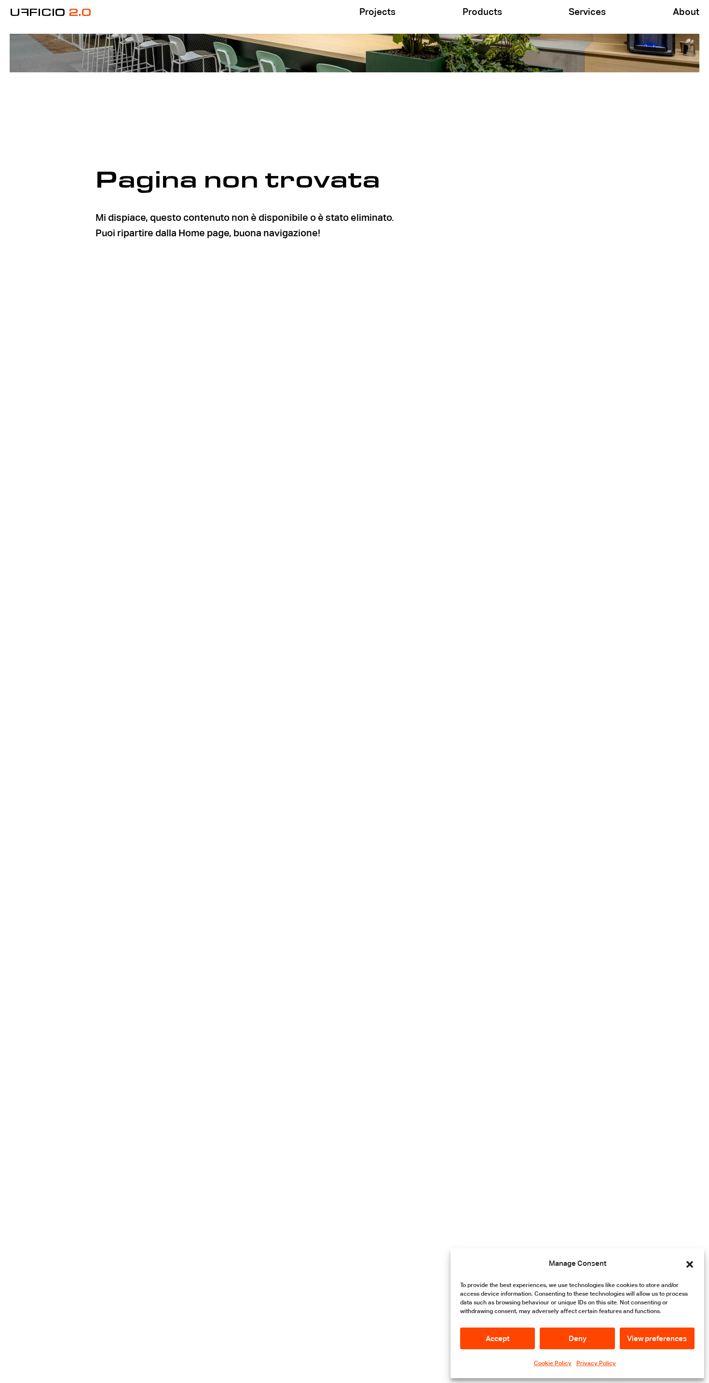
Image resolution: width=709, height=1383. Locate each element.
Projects (377, 12)
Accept (497, 1338)
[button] (690, 1263)
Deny (577, 1338)
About (686, 12)
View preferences (657, 1338)
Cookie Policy (553, 1363)
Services (587, 12)
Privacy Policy (596, 1363)
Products (482, 12)
